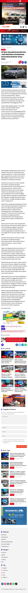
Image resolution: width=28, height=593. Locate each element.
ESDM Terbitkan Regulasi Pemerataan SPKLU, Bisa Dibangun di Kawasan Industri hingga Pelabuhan (20, 361)
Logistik (3, 555)
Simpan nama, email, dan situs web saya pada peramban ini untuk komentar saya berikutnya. (14, 441)
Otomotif (3, 49)
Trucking (3, 559)
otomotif (5, 570)
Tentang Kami (5, 546)
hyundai (9, 326)
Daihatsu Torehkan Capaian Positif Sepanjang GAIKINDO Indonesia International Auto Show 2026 (7, 376)
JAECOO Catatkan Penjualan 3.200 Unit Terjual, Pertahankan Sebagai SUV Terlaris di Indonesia (20, 376)
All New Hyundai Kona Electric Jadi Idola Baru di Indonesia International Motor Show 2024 (13, 331)
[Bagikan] (25, 62)
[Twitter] (19, 345)
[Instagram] (5, 584)
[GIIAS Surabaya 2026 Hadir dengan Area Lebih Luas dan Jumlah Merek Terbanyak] (7, 354)
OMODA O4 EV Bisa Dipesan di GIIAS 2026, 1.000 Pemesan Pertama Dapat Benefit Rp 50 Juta (21, 390)
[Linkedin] (8, 584)
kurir (4, 575)
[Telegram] (22, 345)
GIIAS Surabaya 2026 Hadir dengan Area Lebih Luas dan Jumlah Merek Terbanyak (7, 361)
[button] (21, 27)
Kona (20, 326)
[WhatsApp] (25, 345)
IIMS (15, 326)
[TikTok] (16, 584)
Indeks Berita (4, 537)
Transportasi (4, 557)
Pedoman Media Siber (7, 542)
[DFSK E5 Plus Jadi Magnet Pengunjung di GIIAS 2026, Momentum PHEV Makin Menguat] (7, 383)
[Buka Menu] (23, 27)
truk (4, 572)
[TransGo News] (6, 27)
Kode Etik (3, 539)
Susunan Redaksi (5, 544)
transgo (3, 62)
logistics (5, 577)
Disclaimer (4, 535)
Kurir (2, 562)
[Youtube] (10, 584)
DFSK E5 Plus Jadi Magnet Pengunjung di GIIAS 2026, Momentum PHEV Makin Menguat (7, 390)
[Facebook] (17, 345)
